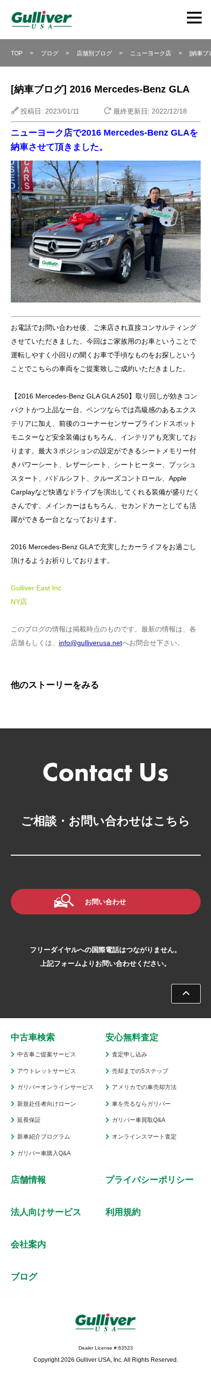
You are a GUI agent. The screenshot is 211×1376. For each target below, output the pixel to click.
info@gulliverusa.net (90, 643)
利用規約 (123, 1212)
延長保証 (29, 1120)
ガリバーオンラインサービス (55, 1087)
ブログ (24, 1277)
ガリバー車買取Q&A (138, 1120)
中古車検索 (33, 1037)
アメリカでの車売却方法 (144, 1087)
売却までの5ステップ (140, 1071)
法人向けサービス (46, 1212)
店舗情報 (28, 1180)
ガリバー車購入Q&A (44, 1153)
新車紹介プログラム (43, 1136)
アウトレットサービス (46, 1071)
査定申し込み (129, 1054)
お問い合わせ (105, 902)
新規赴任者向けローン (46, 1103)
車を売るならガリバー (141, 1103)
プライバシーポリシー (150, 1180)
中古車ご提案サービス (46, 1054)
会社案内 (28, 1244)
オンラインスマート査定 (144, 1136)
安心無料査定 (132, 1037)
